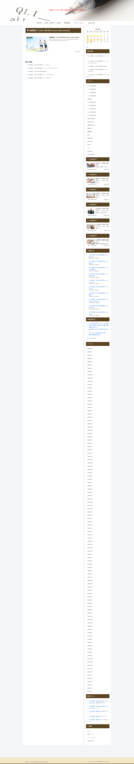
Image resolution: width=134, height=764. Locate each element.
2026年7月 (89, 352)
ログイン (89, 731)
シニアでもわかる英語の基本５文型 (97, 332)
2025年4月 (89, 401)
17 (87, 39)
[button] (108, 338)
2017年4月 (89, 685)
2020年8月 (89, 554)
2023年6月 (89, 443)
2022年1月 (89, 498)
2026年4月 (89, 361)
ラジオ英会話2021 (91, 105)
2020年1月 (89, 577)
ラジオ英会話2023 (91, 95)
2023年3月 (89, 453)
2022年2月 (89, 495)
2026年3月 (89, 365)
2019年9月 (89, 590)
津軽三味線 (90, 138)
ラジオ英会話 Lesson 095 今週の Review (36, 71)
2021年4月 (89, 528)
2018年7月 (89, 636)
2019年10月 (90, 587)
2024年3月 (89, 414)
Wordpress (89, 151)
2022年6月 (89, 482)
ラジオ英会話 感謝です (94, 711)
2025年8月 (89, 387)
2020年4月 (89, 567)
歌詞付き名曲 (90, 121)
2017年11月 (90, 662)
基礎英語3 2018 (91, 125)
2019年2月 (89, 613)
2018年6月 (89, 639)
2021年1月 (89, 538)
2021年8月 (89, 515)
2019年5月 (89, 603)
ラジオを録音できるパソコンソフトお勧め (99, 323)
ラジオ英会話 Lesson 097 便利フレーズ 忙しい (38, 64)
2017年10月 (90, 665)
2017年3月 (89, 688)
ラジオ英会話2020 (91, 108)
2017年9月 (89, 668)
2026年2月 (89, 368)
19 (94, 39)
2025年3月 (89, 404)
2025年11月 (90, 378)
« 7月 (87, 47)
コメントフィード (91, 737)
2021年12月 (90, 502)
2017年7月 (89, 675)
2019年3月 (89, 609)
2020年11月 (90, 544)
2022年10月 (90, 469)
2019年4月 (89, 606)
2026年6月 (89, 355)
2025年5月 (89, 397)
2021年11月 (90, 505)
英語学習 (89, 128)
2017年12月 (90, 658)
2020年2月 (89, 574)
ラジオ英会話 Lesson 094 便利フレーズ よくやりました (40, 74)
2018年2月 (89, 652)
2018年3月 (89, 649)
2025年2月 (89, 407)
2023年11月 (90, 427)
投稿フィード (90, 734)
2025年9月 (89, 384)
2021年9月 (89, 512)
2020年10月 (90, 547)
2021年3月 (89, 531)
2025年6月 (89, 394)
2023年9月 (89, 433)
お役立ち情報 (90, 154)
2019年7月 (89, 596)
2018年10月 (90, 626)
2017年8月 (89, 671)
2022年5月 (89, 485)
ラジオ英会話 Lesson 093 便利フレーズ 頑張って (39, 77)
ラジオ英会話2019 (91, 112)
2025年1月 (89, 410)
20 (97, 39)
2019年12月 (90, 580)
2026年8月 (89, 348)
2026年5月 (89, 358)
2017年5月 (89, 681)
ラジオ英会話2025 (91, 89)
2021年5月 (89, 525)
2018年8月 (89, 632)
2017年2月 (89, 691)
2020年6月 (89, 560)
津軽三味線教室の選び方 (94, 334)
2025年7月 (89, 391)
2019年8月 (89, 593)
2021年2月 (89, 534)
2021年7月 (89, 518)
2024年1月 (89, 420)
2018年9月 (89, 629)
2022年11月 (90, 466)
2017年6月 (89, 678)
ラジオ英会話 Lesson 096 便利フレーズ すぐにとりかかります (42, 68)
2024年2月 (89, 417)
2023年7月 (89, 440)
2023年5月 (89, 446)
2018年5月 (89, 642)
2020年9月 (89, 551)
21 (101, 39)
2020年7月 (89, 557)
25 (91, 41)
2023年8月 (89, 436)
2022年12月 (90, 463)
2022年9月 (89, 472)
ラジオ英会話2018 (91, 115)
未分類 (89, 144)
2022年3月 (89, 492)
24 (87, 41)
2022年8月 (89, 476)
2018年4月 (89, 645)
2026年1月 (89, 371)
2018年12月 (90, 619)
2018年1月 (89, 655)
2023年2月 (89, 456)
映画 (88, 135)
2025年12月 (90, 374)
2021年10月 (90, 508)
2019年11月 (90, 583)
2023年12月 (90, 423)
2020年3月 (89, 570)
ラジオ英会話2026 (91, 86)
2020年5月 (89, 564)
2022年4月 (89, 489)
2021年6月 (89, 521)
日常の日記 (90, 141)
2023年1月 (89, 459)
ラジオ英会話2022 (91, 102)
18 (91, 39)
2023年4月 (89, 449)
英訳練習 (89, 99)
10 (87, 37)
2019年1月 (89, 616)
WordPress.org (90, 740)
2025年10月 (90, 381)
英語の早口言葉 (91, 118)
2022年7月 (89, 479)
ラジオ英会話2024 (91, 92)
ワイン (89, 148)
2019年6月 (89, 600)
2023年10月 (90, 430)
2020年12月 (90, 541)
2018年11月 (90, 622)
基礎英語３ (90, 131)
